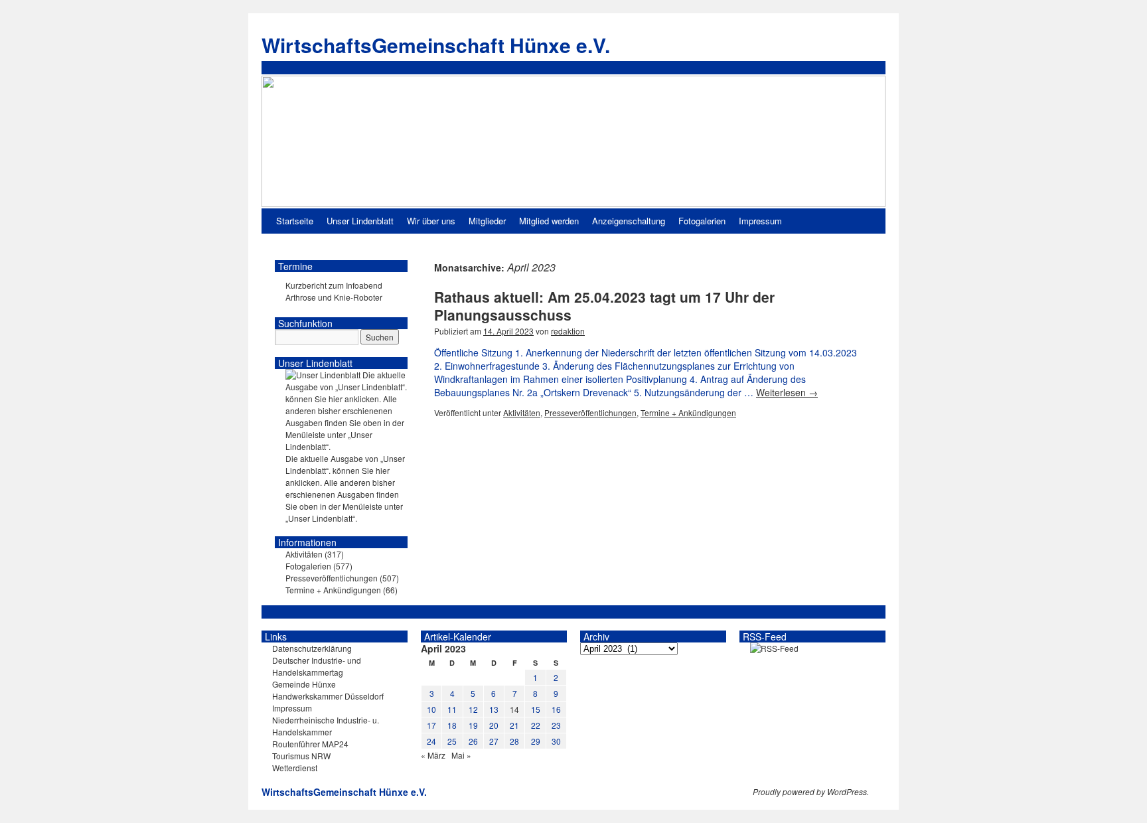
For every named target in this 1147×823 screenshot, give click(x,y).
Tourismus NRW (301, 755)
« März (433, 755)
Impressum (760, 220)
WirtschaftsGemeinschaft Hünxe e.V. (436, 45)
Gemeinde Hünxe (304, 684)
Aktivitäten (521, 412)
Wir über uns (431, 220)
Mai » (461, 755)
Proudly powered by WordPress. (811, 791)
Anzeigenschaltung (628, 220)
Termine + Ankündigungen (688, 412)
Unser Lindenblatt (360, 220)
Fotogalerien (702, 220)
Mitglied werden (549, 220)
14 (514, 709)
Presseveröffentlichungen (590, 412)
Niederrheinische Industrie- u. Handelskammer (325, 725)
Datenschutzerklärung (312, 648)
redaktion (568, 331)
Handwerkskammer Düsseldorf (328, 696)
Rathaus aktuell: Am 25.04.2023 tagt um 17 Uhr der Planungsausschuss (604, 306)
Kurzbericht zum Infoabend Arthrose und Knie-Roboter (333, 291)
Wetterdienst (294, 767)
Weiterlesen (787, 392)
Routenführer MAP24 (310, 743)
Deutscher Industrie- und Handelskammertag (316, 666)
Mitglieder (487, 220)
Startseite (294, 220)
